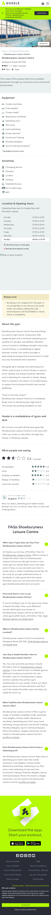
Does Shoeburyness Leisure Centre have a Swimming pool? (22, 749)
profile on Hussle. (11, 737)
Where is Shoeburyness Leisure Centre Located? (21, 630)
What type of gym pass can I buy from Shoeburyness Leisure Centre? (21, 544)
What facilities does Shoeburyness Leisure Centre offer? (23, 704)
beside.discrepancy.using (16, 249)
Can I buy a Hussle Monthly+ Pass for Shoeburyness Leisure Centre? (20, 656)
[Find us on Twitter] (21, 856)
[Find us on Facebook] (17, 856)
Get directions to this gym (18, 245)
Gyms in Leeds (13, 879)
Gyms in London (13, 861)
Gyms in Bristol (12, 866)
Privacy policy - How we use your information (30, 886)
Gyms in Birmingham (12, 875)
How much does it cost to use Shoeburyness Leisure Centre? (17, 595)
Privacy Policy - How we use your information (38, 873)
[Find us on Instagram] (25, 856)
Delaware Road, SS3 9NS (14, 62)
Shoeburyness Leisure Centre (17, 555)
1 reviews (19, 66)
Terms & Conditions (38, 866)
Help (38, 861)
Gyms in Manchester (12, 870)
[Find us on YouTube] (33, 856)
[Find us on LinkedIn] (29, 856)
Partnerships (38, 879)
